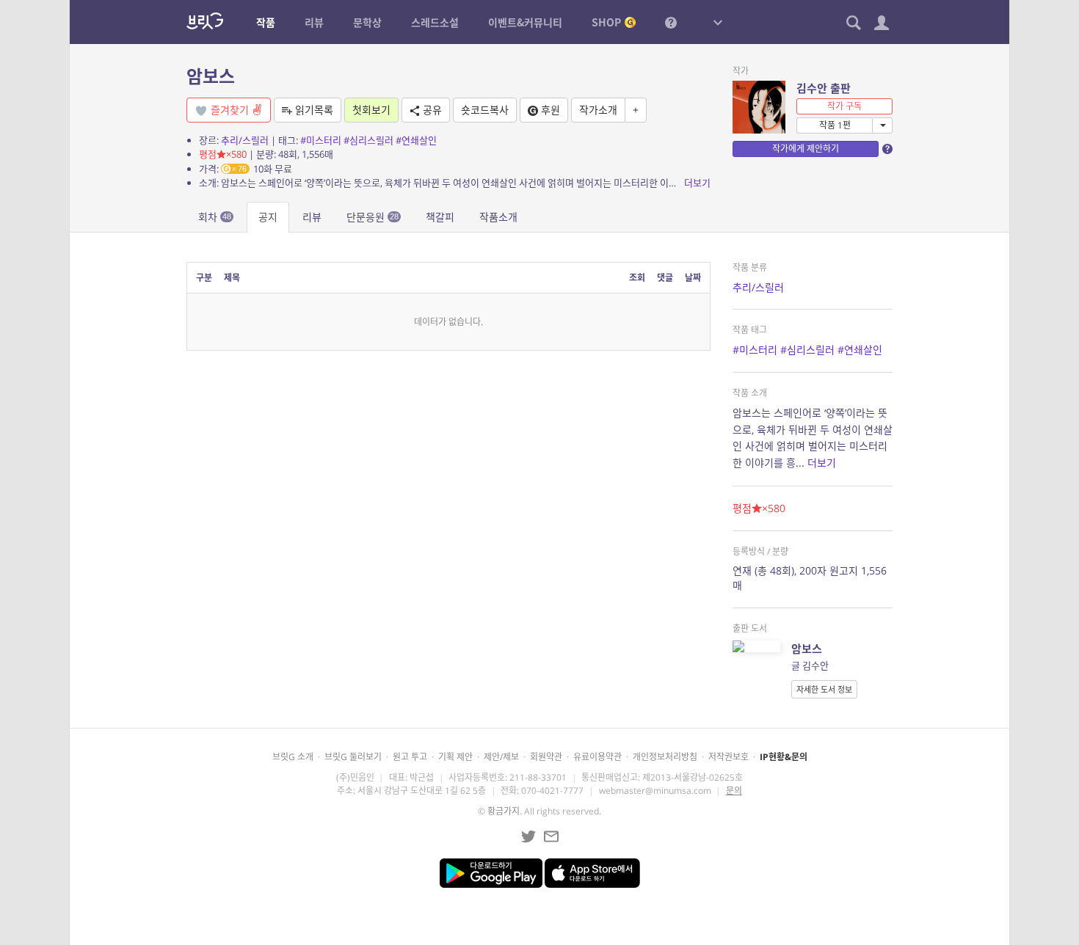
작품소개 (498, 217)
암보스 (210, 76)
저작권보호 (728, 757)
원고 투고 (410, 757)
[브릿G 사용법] (670, 22)
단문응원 (372, 217)
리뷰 (311, 217)
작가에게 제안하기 (805, 148)
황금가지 (503, 811)
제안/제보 (501, 757)
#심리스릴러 (368, 140)
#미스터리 (320, 140)
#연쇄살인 (416, 140)
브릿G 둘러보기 (353, 757)
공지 (267, 217)
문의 (734, 790)
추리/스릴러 (245, 140)
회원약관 (546, 757)
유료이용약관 (597, 757)
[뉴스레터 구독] (551, 836)
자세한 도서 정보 (824, 689)
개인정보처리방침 (665, 757)
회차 (214, 217)
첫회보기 (371, 110)
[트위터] (528, 836)
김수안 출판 (823, 88)
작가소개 (598, 110)
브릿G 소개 (292, 757)
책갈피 (440, 217)
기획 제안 (455, 757)
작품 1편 (835, 125)
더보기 (697, 182)
